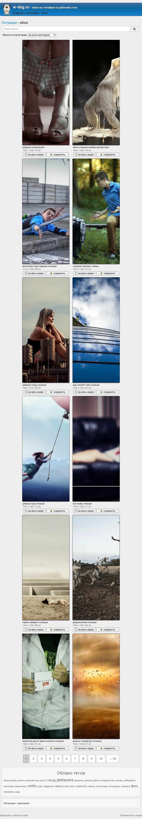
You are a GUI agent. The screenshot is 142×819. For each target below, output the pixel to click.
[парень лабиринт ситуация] (46, 567)
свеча (91, 786)
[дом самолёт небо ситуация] (96, 329)
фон (134, 786)
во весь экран (36, 154)
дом (96, 780)
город (51, 780)
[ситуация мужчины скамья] (96, 211)
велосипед (10, 780)
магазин (9, 786)
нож (39, 786)
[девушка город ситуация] (46, 329)
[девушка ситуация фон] (46, 92)
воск (43, 780)
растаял (70, 786)
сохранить (59, 154)
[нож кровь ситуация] (96, 448)
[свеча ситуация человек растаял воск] (96, 92)
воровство (32, 780)
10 (100, 758)
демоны (79, 780)
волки (21, 780)
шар (17, 791)
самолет (81, 786)
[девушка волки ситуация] (96, 567)
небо (32, 786)
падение (48, 786)
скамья (125, 786)
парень (59, 786)
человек (9, 791)
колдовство (107, 780)
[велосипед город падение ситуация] (46, 211)
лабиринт (130, 780)
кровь (119, 780)
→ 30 (112, 758)
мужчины (21, 786)
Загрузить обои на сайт (14, 815)
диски (88, 780)
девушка (65, 780)
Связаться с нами (131, 815)
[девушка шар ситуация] (46, 448)
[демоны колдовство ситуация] (96, 686)
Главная (18, 13)
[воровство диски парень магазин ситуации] (46, 686)
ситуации (101, 786)
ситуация (114, 786)
